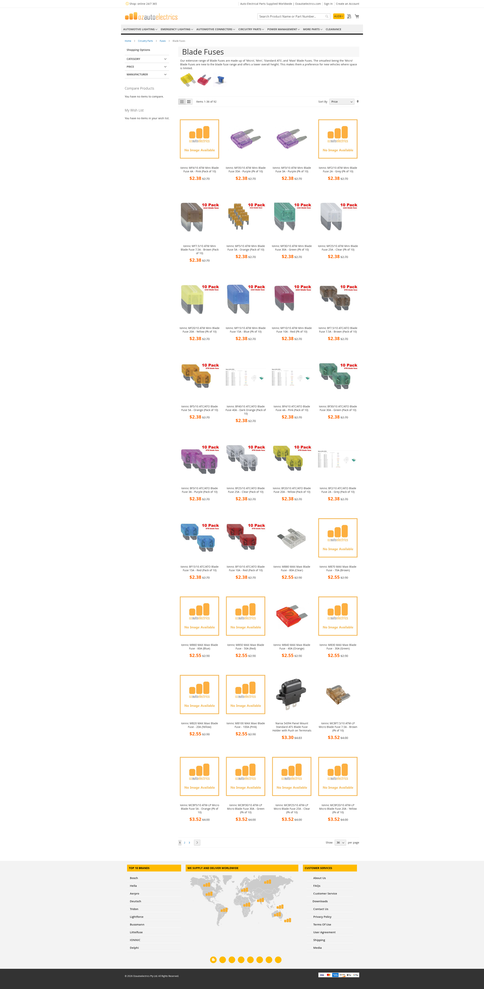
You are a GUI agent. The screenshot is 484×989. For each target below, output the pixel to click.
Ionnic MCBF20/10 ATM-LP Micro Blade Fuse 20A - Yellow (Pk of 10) (338, 808)
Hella (133, 886)
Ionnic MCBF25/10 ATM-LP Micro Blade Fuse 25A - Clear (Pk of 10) (292, 808)
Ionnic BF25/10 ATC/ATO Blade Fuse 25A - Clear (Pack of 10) (246, 490)
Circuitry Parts (146, 40)
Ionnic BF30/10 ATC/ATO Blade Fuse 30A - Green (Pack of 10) (338, 408)
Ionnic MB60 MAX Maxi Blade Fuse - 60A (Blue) (199, 646)
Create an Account (347, 3)
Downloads (320, 901)
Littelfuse (136, 932)
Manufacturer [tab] (137, 74)
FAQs (316, 886)
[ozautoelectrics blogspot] (213, 959)
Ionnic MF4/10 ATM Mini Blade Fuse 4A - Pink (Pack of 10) (199, 169)
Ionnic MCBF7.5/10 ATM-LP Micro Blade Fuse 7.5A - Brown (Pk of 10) (338, 726)
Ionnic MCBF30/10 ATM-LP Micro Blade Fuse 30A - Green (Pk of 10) (245, 808)
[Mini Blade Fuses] (204, 87)
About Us (319, 878)
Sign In (328, 3)
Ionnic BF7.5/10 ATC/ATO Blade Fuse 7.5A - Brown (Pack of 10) (338, 329)
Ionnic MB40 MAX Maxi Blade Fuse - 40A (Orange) (291, 646)
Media (317, 948)
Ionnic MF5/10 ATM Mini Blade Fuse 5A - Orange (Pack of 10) (245, 247)
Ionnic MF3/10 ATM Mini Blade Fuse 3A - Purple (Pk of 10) (292, 169)
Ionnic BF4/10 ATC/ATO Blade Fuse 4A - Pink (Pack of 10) (292, 408)
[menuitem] (139, 29)
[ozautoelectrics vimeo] (278, 960)
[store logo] (151, 16)
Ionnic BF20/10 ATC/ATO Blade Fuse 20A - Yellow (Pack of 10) (292, 490)
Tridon (134, 909)
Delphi (134, 948)
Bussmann (137, 924)
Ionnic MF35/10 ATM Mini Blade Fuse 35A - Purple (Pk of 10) (246, 169)
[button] (338, 16)
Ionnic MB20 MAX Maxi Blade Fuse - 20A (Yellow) (199, 725)
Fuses (163, 40)
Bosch (134, 878)
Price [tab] (130, 66)
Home (128, 40)
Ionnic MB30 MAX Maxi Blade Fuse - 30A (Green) (338, 646)
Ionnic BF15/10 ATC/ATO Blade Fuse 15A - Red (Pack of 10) (200, 568)
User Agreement (324, 932)
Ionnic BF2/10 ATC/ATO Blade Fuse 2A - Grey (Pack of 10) (338, 490)
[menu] (242, 29)
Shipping (319, 940)
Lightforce (136, 917)
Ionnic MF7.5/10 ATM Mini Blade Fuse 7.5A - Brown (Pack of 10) (200, 249)
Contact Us (320, 909)
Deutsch (135, 901)
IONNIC (135, 940)
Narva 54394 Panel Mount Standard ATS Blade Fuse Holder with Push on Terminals (291, 726)
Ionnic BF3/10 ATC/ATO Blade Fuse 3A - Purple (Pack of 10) (199, 490)
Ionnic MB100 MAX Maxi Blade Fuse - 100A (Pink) (245, 725)
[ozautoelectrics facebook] (222, 960)
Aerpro (134, 893)
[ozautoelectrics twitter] (241, 960)
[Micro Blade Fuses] (220, 87)
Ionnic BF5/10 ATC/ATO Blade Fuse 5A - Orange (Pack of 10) (199, 408)
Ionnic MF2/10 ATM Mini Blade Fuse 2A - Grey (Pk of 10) (338, 169)
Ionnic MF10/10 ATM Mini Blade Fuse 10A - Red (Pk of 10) (292, 329)
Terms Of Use (322, 924)
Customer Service (325, 893)
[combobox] (294, 16)
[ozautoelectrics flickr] (259, 960)
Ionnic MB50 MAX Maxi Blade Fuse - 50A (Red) (245, 646)
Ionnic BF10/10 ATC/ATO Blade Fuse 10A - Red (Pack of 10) (246, 568)
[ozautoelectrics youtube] (269, 960)
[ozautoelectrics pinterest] (250, 960)
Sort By (322, 101)
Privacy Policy (322, 917)
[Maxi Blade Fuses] (188, 87)
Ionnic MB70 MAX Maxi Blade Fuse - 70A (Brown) (338, 568)
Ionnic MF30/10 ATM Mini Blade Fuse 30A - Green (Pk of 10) (292, 247)
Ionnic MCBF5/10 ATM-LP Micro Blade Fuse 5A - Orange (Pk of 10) (199, 808)
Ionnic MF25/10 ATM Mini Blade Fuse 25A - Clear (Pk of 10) (338, 247)
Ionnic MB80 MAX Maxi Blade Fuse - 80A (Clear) (291, 568)
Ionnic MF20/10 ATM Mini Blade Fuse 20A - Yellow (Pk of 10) (200, 329)
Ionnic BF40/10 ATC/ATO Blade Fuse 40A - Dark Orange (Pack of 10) (246, 410)
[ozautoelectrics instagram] (232, 960)
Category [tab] (133, 59)
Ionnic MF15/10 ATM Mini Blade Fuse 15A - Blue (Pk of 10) (246, 329)
